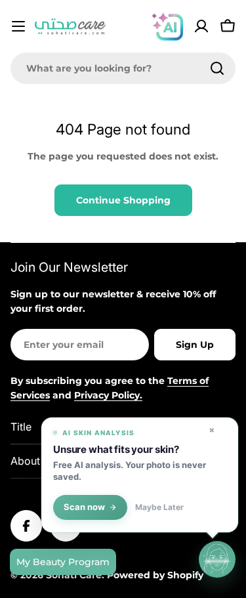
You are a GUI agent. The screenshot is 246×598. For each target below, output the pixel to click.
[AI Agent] (167, 26)
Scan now (84, 507)
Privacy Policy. (108, 395)
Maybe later (159, 507)
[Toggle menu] (18, 26)
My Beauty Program (63, 562)
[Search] (217, 68)
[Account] (201, 26)
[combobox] (123, 68)
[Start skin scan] (217, 559)
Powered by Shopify (155, 575)
